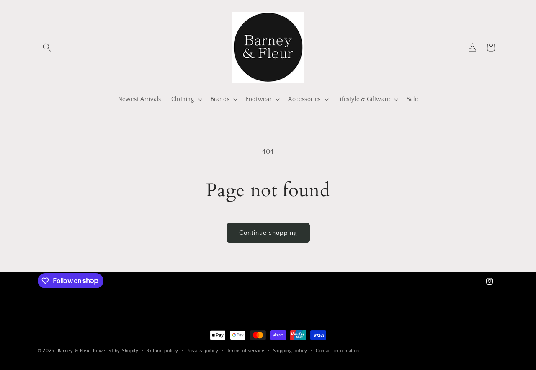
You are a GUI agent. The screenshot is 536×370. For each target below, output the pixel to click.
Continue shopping (268, 232)
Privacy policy (202, 350)
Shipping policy (290, 350)
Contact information (337, 350)
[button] (47, 47)
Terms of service (246, 350)
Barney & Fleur (75, 350)
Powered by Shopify (116, 350)
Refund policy (162, 350)
